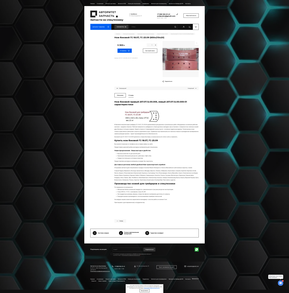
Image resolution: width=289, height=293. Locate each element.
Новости (93, 281)
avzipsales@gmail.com (166, 16)
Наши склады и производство (117, 281)
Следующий (191, 88)
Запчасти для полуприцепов (158, 3)
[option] (181, 59)
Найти (175, 27)
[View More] (193, 3)
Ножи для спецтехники (134, 3)
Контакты (188, 3)
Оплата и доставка (111, 3)
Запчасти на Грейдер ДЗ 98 (176, 3)
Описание (120, 95)
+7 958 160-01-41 (163, 14)
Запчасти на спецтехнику (106, 19)
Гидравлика (146, 3)
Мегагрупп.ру (195, 278)
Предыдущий (122, 88)
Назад (121, 221)
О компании (100, 3)
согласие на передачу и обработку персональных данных (135, 254)
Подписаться (149, 249)
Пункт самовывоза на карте (166, 267)
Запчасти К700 (122, 3)
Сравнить (197, 43)
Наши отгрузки (102, 281)
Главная (92, 3)
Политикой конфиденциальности (152, 288)
